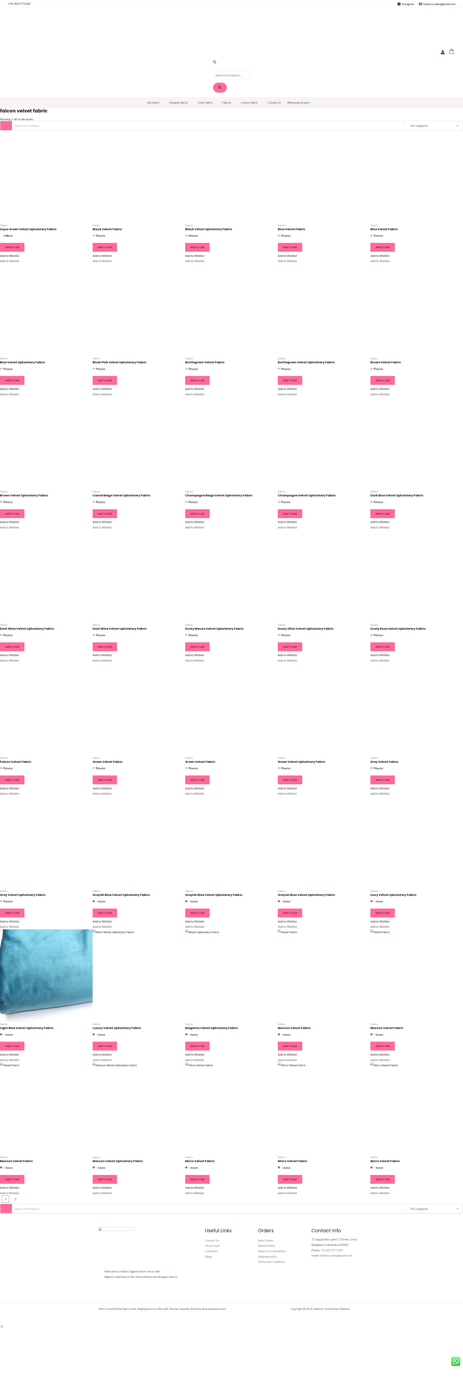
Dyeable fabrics (178, 102)
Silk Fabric (153, 102)
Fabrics (226, 102)
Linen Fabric (205, 102)
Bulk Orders (265, 1240)
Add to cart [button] (12, 247)
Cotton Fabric (249, 102)
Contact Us (274, 102)
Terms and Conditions (271, 1261)
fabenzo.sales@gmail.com (336, 1255)
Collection (211, 1251)
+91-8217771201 (19, 3)
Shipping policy (267, 1256)
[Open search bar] (214, 62)
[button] (9, 255)
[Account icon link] (443, 52)
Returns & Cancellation (272, 1251)
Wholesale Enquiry (298, 102)
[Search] (220, 88)
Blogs (208, 1256)
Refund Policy (266, 1245)
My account (212, 1245)
